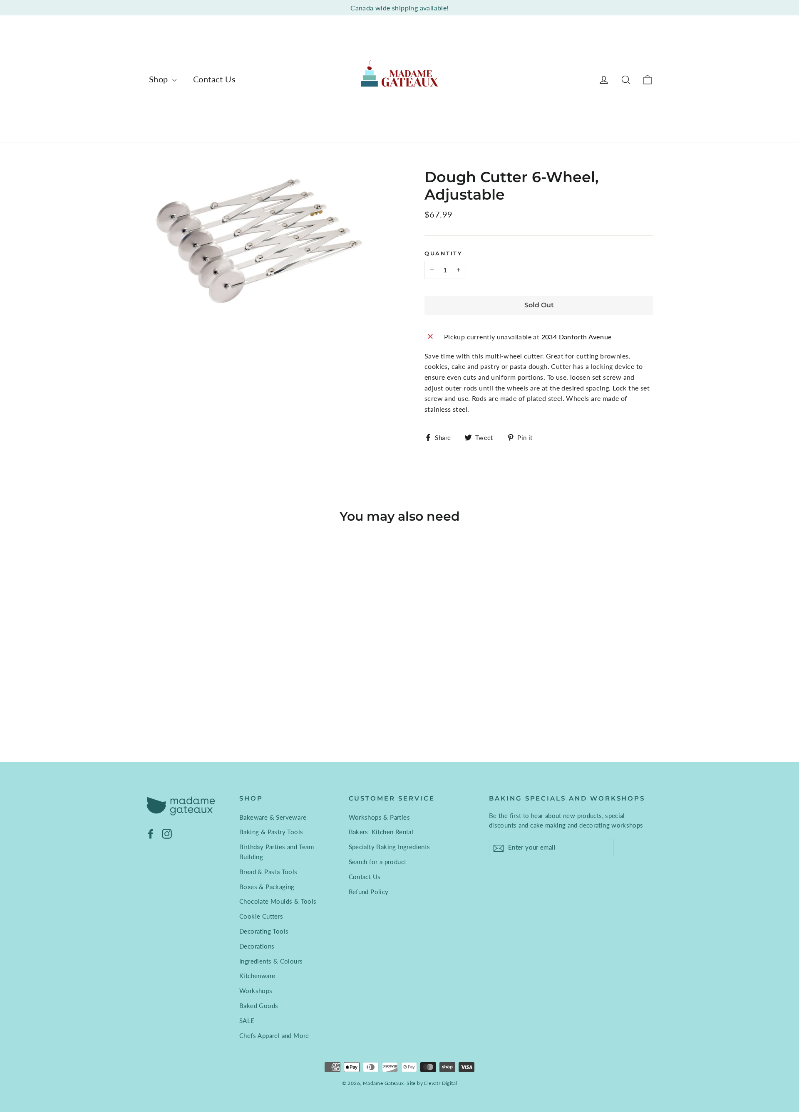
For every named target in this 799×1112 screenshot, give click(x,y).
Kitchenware (257, 975)
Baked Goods (258, 1005)
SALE (247, 1020)
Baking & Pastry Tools (271, 831)
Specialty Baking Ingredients (389, 846)
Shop (159, 79)
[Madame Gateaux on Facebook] (151, 833)
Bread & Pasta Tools (268, 871)
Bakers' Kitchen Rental (381, 831)
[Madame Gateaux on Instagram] (167, 833)
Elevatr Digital (440, 1083)
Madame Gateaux (383, 1083)
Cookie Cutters (261, 916)
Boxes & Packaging (267, 886)
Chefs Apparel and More (274, 1035)
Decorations (256, 946)
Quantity (443, 253)
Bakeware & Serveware (272, 817)
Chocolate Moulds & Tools (278, 901)
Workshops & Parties (379, 817)
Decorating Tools (263, 931)
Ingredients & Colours (271, 961)
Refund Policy (369, 891)
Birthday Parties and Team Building (276, 851)
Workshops (256, 990)
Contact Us (214, 79)
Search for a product (378, 861)
